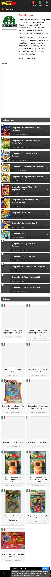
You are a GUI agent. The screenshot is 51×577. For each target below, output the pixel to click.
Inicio (9, 3)
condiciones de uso (28, 575)
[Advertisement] (25, 89)
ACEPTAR (46, 568)
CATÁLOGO (33, 5)
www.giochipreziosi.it (27, 58)
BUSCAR (40, 5)
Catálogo (5, 575)
